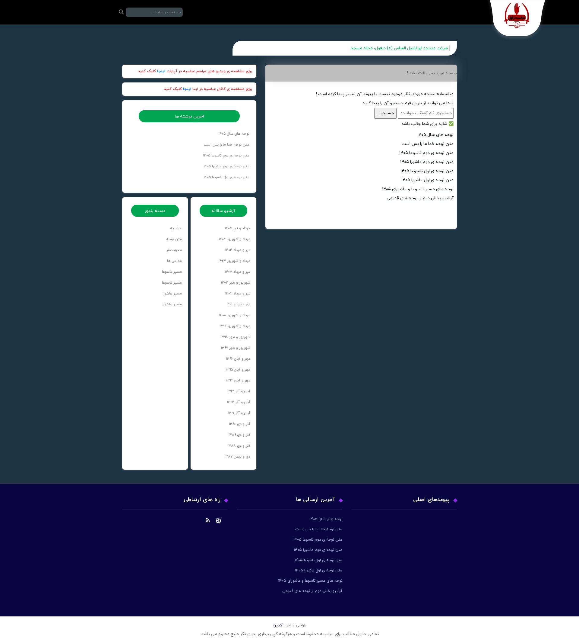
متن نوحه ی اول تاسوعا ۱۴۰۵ (427, 171)
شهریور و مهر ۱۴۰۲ (235, 282)
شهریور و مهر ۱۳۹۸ (235, 337)
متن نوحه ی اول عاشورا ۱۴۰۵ (427, 180)
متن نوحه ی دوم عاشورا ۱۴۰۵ (427, 162)
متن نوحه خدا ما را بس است (428, 144)
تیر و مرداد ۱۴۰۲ (237, 293)
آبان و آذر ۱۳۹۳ (238, 391)
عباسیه (176, 228)
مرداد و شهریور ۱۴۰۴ (234, 239)
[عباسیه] (518, 20)
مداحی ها (174, 261)
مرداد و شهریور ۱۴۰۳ (234, 261)
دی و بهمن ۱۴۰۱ (238, 304)
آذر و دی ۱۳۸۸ (239, 445)
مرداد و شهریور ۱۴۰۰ (234, 315)
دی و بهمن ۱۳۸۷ (237, 456)
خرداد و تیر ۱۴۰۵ (237, 228)
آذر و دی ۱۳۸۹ (239, 434)
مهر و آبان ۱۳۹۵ (238, 369)
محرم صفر (174, 250)
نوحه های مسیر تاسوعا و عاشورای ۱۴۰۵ (418, 189)
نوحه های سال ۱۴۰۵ (435, 135)
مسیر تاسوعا (172, 271)
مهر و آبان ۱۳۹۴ (238, 380)
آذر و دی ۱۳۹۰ (239, 424)
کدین (277, 625)
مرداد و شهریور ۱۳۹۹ (235, 326)
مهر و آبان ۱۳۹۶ (238, 358)
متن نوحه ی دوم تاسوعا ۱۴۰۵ (426, 153)
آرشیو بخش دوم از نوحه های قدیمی (420, 198)
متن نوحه (174, 239)
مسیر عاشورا (172, 293)
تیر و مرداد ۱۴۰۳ (237, 271)
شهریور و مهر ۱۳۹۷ (235, 348)
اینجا (161, 71)
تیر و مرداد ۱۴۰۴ (237, 250)
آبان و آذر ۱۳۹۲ (238, 402)
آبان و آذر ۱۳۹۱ (239, 413)
